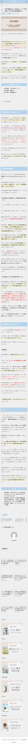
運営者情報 (24, 739)
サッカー (9, 13)
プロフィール (18, 739)
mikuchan (14, 540)
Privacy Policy (4, 739)
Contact (9, 739)
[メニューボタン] (26, 1)
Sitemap (13, 739)
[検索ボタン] (1, 1)
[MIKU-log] (14, 1)
